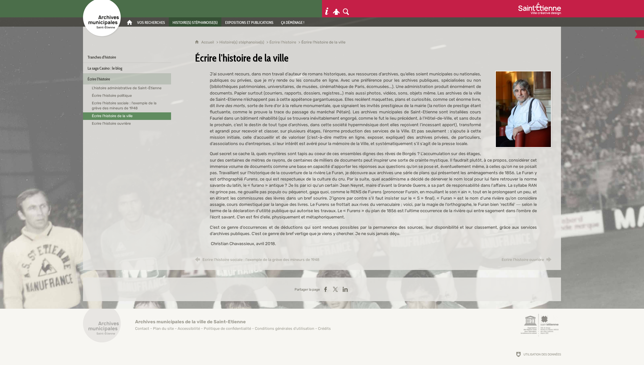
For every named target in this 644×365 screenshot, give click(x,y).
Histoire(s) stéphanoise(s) (241, 42)
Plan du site (163, 328)
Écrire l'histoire (282, 42)
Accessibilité (189, 328)
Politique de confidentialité (227, 328)
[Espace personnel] (336, 8)
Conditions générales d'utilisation (284, 328)
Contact (142, 328)
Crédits (324, 328)
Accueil (208, 42)
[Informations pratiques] (327, 8)
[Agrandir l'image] (523, 108)
